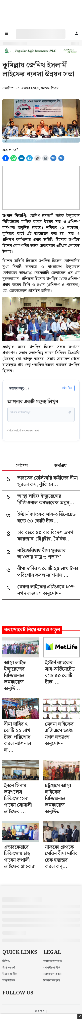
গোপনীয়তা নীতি (51, 968)
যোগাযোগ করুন (52, 974)
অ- (61, 158)
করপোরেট (10, 150)
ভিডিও (6, 961)
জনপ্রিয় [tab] (60, 466)
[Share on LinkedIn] (21, 158)
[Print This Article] (45, 158)
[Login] (76, 34)
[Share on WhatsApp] (13, 158)
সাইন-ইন (67, 388)
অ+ (53, 158)
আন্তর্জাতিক (8, 980)
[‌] (44, 31)
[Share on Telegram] (29, 158)
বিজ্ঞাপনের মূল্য (51, 980)
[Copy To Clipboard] (37, 158)
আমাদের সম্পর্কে (52, 961)
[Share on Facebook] (5, 158)
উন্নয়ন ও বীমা (9, 974)
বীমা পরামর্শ (8, 968)
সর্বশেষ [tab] (22, 466)
